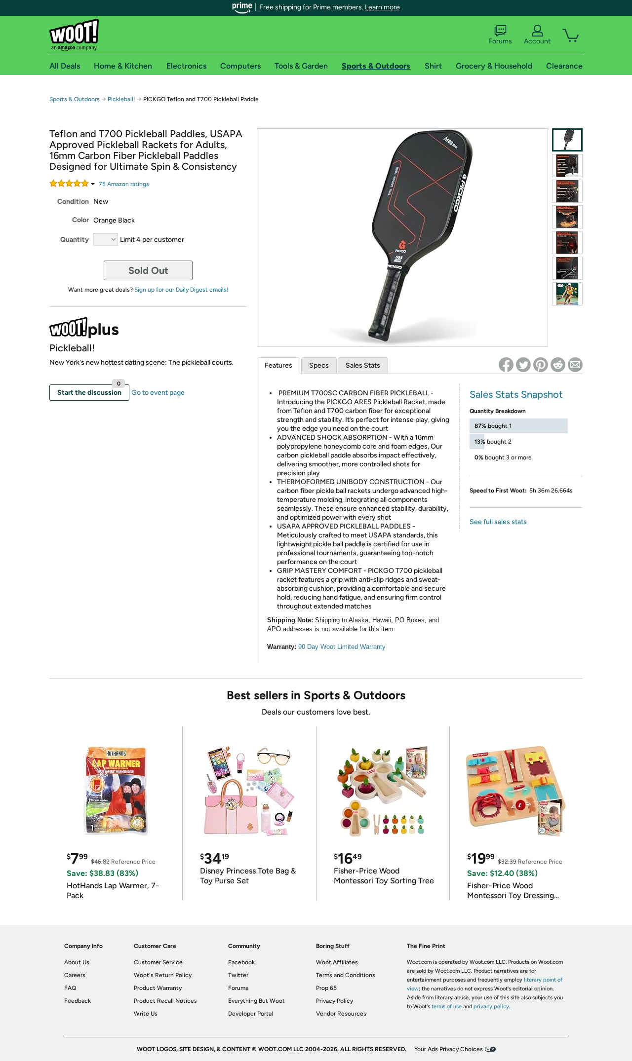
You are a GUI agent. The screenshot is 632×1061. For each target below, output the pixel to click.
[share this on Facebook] (506, 364)
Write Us (146, 1013)
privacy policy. (492, 1006)
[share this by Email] (575, 364)
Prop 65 (326, 988)
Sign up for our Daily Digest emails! (181, 289)
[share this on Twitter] (523, 364)
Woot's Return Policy (163, 975)
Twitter (238, 975)
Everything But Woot (256, 1000)
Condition (73, 201)
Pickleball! (121, 99)
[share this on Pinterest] (540, 364)
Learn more (382, 7)
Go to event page (158, 392)
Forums (500, 41)
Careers (74, 975)
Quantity (74, 239)
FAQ (70, 988)
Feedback (77, 1000)
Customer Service (158, 962)
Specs (319, 365)
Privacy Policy (334, 1000)
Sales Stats (363, 365)
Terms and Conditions (345, 975)
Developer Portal (250, 1013)
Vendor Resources (341, 1013)
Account (537, 41)
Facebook (241, 962)
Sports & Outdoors (74, 99)
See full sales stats (498, 522)
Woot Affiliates (337, 962)
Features (278, 365)
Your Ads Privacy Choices (448, 1049)
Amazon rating (124, 184)
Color (80, 220)
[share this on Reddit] (558, 364)
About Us (76, 962)
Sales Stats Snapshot (516, 394)
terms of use (447, 1006)
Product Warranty (158, 988)
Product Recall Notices (165, 1000)
